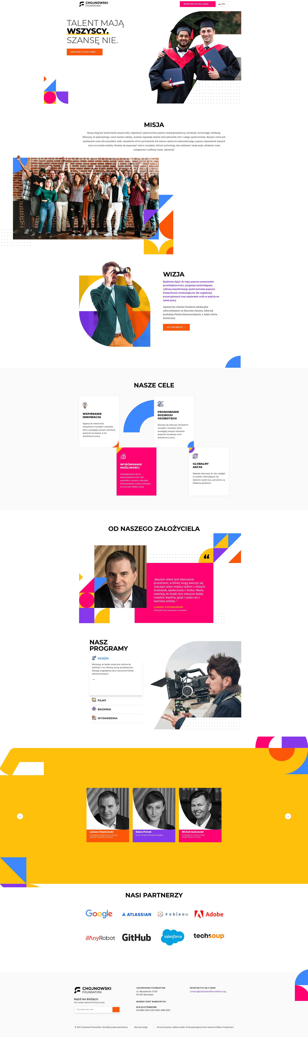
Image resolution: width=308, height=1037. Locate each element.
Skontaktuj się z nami (197, 4)
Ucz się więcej (176, 327)
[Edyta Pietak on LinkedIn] (139, 826)
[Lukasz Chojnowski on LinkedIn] (93, 826)
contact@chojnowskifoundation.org (208, 991)
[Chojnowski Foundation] (97, 4)
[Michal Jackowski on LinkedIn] (185, 826)
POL (222, 4)
